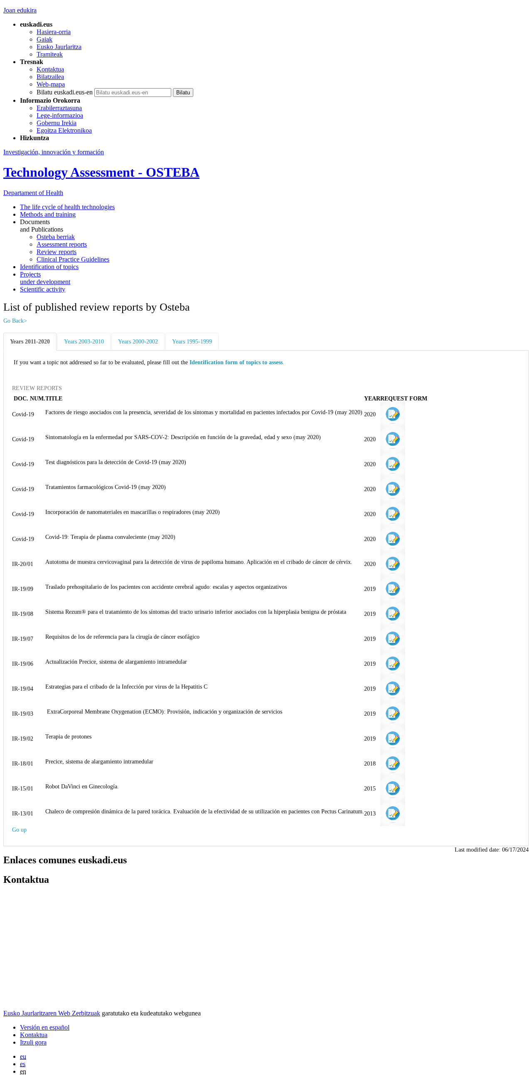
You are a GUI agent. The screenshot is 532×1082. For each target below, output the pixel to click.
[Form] (392, 638)
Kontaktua (50, 69)
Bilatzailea (50, 76)
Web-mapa (51, 84)
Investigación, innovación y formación (53, 152)
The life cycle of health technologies (67, 206)
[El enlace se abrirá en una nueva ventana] (392, 413)
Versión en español (44, 1027)
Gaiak (44, 39)
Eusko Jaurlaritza (59, 46)
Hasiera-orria (54, 31)
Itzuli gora (33, 1042)
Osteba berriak (56, 236)
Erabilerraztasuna (59, 107)
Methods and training (48, 214)
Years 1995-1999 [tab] (192, 341)
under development (45, 278)
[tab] (30, 342)
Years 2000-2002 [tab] (138, 341)
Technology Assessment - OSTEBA (101, 172)
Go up (19, 829)
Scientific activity (42, 289)
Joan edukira (20, 10)
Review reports (56, 251)
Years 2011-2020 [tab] (30, 341)
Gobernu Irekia (56, 122)
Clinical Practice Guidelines (73, 259)
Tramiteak (50, 54)
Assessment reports (62, 244)
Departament (33, 192)
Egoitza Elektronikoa (64, 130)
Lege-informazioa (60, 115)
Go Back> (15, 320)
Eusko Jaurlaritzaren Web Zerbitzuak (51, 1013)
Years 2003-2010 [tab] (84, 341)
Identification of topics (49, 266)
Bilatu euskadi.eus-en (65, 92)
